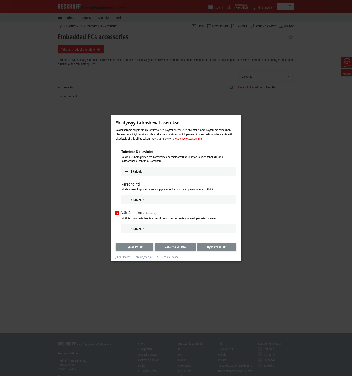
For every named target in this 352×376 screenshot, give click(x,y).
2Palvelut (137, 229)
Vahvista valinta (175, 247)
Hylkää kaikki (134, 247)
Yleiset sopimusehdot (168, 257)
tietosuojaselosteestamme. (187, 138)
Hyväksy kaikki (217, 247)
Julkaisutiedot (123, 257)
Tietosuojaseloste (143, 257)
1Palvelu (137, 171)
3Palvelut (137, 200)
